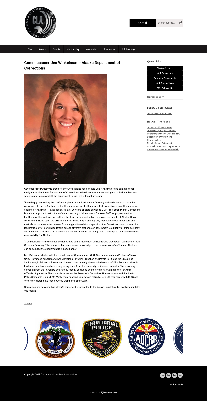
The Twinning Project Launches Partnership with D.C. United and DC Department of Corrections (163, 133)
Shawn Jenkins (154, 140)
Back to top (175, 384)
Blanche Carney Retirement (159, 143)
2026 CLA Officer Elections (159, 127)
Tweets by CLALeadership (159, 113)
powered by (95, 392)
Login (141, 22)
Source (28, 303)
